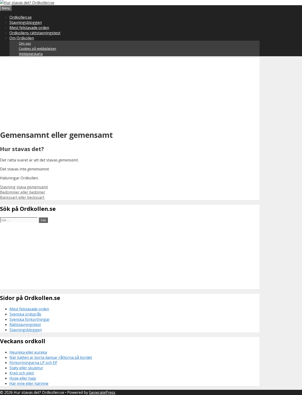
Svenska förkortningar (29, 319)
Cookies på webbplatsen (37, 48)
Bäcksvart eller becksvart (22, 197)
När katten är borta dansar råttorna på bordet (50, 357)
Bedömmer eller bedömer (22, 192)
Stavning (8, 187)
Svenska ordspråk (25, 314)
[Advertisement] (130, 91)
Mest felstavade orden (29, 27)
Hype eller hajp (22, 378)
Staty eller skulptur (26, 367)
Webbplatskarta (31, 54)
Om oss (25, 43)
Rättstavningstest (25, 324)
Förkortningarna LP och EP (33, 362)
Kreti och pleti (21, 373)
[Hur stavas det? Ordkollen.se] (27, 2)
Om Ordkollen (21, 38)
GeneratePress (102, 392)
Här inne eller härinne (28, 383)
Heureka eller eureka (28, 352)
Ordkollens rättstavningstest (34, 32)
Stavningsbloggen (25, 22)
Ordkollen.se (20, 17)
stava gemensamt (32, 187)
